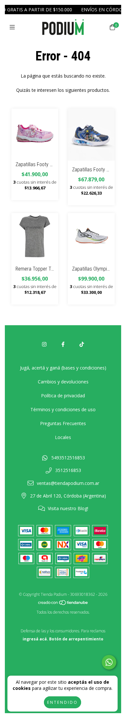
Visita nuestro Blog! (68, 508)
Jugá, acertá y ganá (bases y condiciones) (63, 368)
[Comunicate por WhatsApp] (109, 662)
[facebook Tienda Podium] (63, 344)
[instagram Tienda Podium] (44, 344)
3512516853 (68, 470)
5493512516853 (68, 458)
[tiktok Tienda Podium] (81, 344)
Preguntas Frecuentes (63, 423)
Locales (63, 437)
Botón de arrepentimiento (76, 639)
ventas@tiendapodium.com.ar (68, 483)
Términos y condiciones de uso (63, 409)
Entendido (62, 702)
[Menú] (14, 27)
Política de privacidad (63, 395)
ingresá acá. (35, 639)
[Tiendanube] (63, 604)
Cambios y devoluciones (63, 382)
